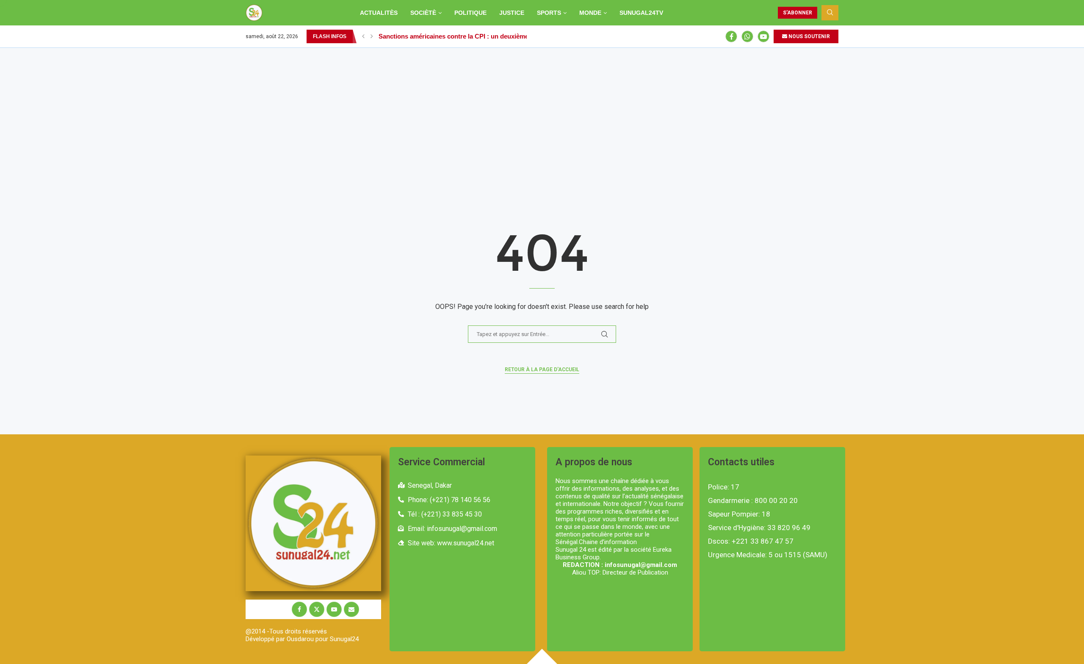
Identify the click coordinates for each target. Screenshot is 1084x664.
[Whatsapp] (747, 36)
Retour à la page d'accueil (542, 369)
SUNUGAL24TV (641, 12)
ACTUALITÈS (379, 12)
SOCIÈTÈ (423, 12)
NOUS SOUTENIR (808, 36)
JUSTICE (511, 12)
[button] (363, 36)
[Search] (829, 12)
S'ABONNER (797, 13)
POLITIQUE (470, 12)
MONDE (590, 12)
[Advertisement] (542, 111)
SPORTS (549, 12)
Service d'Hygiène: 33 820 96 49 (759, 527)
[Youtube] (763, 36)
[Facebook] (731, 36)
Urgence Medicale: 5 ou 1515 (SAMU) (767, 554)
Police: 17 (723, 487)
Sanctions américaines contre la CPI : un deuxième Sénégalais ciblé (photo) (490, 36)
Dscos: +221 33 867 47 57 (751, 541)
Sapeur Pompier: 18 (739, 514)
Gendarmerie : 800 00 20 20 (753, 500)
